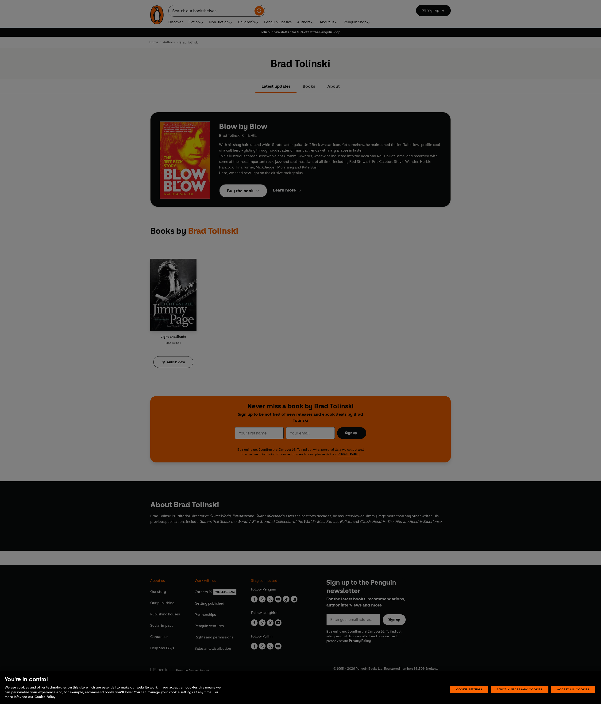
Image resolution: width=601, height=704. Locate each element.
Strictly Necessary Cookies (519, 689)
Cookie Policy (45, 697)
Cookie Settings (469, 689)
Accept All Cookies (573, 689)
